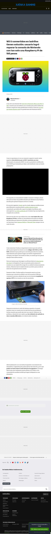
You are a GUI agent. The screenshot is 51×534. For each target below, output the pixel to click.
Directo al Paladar (34, 500)
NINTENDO (14, 8)
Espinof (23, 501)
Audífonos (33, 32)
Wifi (37, 32)
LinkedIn (25, 462)
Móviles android (38, 478)
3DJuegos (14, 500)
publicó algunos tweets (31, 207)
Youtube (13, 462)
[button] (15, 98)
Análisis (20, 473)
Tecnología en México (23, 478)
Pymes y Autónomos (14, 515)
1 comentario (11, 58)
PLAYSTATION (4, 8)
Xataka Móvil (5, 501)
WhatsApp (19, 32)
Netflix (41, 32)
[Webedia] (48, 1)
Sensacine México (25, 524)
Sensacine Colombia (24, 526)
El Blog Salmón (15, 512)
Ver (26, 411)
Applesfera (5, 503)
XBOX (10, 8)
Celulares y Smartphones (24, 475)
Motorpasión (43, 500)
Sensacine (24, 500)
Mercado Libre (31, 222)
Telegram (18, 462)
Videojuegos (25, 5)
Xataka (4, 500)
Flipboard (19, 58)
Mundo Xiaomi (5, 508)
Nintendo (31, 377)
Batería (45, 32)
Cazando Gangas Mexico (40, 473)
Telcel (36, 480)
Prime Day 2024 (6, 478)
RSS (20, 462)
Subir (45, 494)
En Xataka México (27, 236)
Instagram (15, 462)
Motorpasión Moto (44, 501)
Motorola (13, 32)
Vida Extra (14, 501)
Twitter (46, 8)
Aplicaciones (37, 475)
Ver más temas (6, 483)
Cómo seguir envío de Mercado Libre (37, 457)
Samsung (27, 32)
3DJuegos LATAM (15, 524)
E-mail (21, 58)
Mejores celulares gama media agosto (20, 457)
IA (23, 32)
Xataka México (6, 524)
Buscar (46, 489)
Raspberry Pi (37, 377)
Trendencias (5, 512)
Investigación (5, 473)
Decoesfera (5, 514)
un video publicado (20, 211)
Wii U (26, 377)
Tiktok (28, 462)
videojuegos (21, 480)
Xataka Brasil (5, 525)
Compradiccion (6, 516)
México (4, 480)
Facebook (49, 8)
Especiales (5, 475)
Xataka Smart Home (5, 506)
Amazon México (7, 32)
